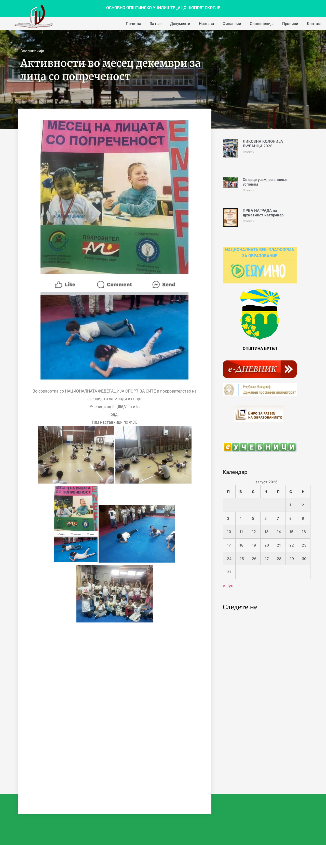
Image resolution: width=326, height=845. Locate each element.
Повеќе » (248, 152)
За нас (155, 23)
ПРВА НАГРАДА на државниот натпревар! (263, 212)
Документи (180, 23)
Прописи (290, 23)
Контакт (314, 23)
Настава (206, 23)
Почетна (133, 23)
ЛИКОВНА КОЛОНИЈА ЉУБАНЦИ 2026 (263, 143)
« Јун (228, 585)
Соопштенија (262, 23)
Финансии (232, 23)
